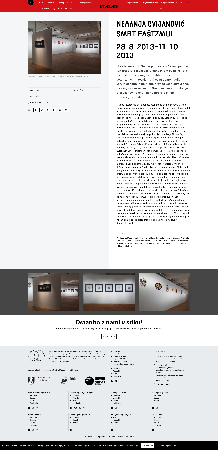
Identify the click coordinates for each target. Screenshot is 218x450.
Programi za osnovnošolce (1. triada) (170, 356)
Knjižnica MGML (119, 359)
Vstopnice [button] (35, 97)
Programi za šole (132, 3)
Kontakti (51, 3)
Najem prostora (85, 3)
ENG (182, 3)
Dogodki (55, 9)
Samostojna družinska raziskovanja (169, 375)
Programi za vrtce (162, 354)
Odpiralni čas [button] (76, 90)
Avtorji (113, 437)
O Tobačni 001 (158, 9)
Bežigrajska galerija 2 (121, 414)
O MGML (39, 3)
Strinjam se (147, 445)
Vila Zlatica (157, 414)
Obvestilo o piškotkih (127, 437)
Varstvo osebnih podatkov (96, 437)
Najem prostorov (119, 356)
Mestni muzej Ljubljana (39, 392)
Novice (64, 9)
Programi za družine (150, 3)
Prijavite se (109, 336)
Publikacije (73, 9)
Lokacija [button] (34, 90)
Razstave (46, 9)
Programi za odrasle (169, 3)
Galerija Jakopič (118, 392)
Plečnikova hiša (35, 414)
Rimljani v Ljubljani (163, 380)
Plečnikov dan (161, 378)
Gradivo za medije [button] (39, 103)
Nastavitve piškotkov (166, 445)
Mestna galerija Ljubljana (82, 392)
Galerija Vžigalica (160, 392)
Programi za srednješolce (166, 361)
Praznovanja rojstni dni (164, 367)
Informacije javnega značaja (123, 364)
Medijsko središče (66, 3)
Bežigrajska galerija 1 (80, 414)
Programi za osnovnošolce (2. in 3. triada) (171, 359)
